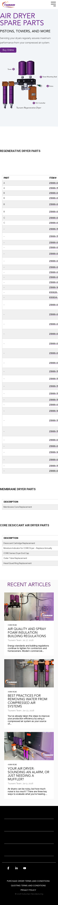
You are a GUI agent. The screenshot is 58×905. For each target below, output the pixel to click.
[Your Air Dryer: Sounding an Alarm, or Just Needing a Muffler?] (29, 746)
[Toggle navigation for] (29, 816)
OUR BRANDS (27, 839)
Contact (27, 826)
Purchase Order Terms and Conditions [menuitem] (28, 881)
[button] (8, 869)
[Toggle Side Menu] (53, 4)
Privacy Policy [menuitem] (28, 890)
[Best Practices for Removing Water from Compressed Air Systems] (29, 673)
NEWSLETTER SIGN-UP (27, 851)
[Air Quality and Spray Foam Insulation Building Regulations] (29, 606)
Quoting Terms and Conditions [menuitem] (28, 885)
